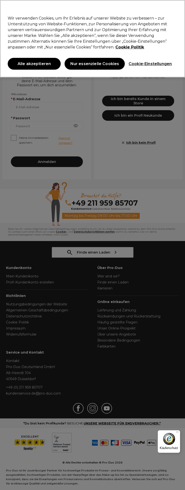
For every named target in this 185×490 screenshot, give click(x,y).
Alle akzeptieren (34, 63)
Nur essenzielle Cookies (94, 63)
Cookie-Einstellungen (149, 63)
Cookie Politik (129, 47)
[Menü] (177, 433)
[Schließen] (177, 7)
